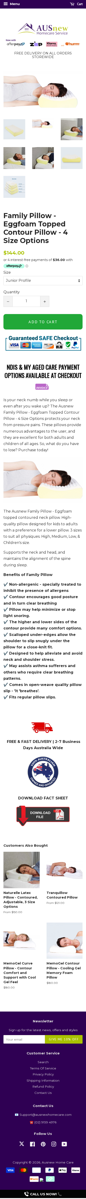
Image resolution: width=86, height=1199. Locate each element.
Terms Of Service (43, 1068)
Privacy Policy (43, 1074)
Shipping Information (43, 1080)
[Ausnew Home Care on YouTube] (64, 1145)
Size (7, 272)
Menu (14, 4)
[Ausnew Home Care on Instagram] (53, 1145)
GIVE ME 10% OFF (64, 1039)
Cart (79, 4)
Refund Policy (43, 1086)
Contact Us (43, 1093)
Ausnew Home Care (58, 1162)
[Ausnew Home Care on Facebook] (32, 1145)
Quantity (11, 292)
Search (43, 1062)
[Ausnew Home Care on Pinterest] (43, 1145)
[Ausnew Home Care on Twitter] (21, 1146)
